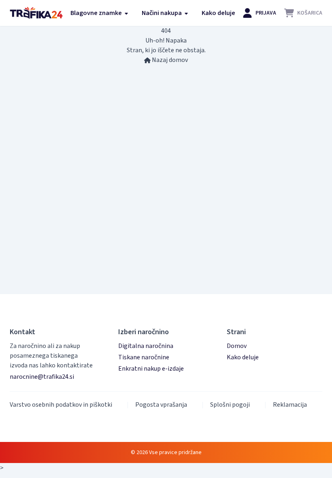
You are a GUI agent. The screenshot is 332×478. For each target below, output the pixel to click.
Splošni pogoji (230, 404)
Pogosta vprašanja (161, 404)
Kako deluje (218, 13)
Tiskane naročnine (143, 357)
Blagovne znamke (96, 13)
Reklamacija (290, 404)
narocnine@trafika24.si (42, 376)
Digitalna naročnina (145, 345)
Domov (237, 345)
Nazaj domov (169, 59)
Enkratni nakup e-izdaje (151, 368)
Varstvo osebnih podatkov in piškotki (61, 404)
